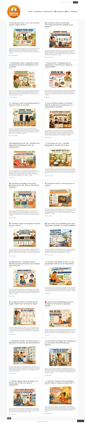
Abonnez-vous (80, 420)
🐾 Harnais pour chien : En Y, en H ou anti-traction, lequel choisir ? (24, 24)
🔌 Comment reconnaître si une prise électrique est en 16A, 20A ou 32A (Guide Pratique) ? (24, 185)
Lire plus (11, 52)
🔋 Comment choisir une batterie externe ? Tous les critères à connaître (24, 104)
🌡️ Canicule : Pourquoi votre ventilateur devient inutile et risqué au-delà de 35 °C (60, 382)
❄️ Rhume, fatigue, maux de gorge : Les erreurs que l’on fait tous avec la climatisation (23, 383)
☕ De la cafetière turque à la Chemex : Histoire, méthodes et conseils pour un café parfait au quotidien (59, 105)
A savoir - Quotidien (49, 137)
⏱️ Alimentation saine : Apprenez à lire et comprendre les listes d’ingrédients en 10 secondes (24, 65)
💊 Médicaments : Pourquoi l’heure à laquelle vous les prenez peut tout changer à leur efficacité (24, 263)
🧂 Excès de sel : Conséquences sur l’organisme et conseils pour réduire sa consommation (58, 65)
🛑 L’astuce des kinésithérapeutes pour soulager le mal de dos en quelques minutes (59, 304)
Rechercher (61, 0)
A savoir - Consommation (14, 55)
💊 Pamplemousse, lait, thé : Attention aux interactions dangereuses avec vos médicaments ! (24, 145)
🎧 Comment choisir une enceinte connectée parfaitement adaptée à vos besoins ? (59, 24)
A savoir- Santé (48, 97)
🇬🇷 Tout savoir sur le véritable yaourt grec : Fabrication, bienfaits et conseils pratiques (60, 224)
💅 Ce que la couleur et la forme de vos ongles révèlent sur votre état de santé (23, 303)
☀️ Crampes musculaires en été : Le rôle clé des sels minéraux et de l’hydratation (59, 263)
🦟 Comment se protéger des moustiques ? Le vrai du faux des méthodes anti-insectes (60, 343)
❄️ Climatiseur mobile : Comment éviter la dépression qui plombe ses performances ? (24, 342)
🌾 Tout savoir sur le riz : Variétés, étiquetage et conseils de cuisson (57, 144)
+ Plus (9, 418)
